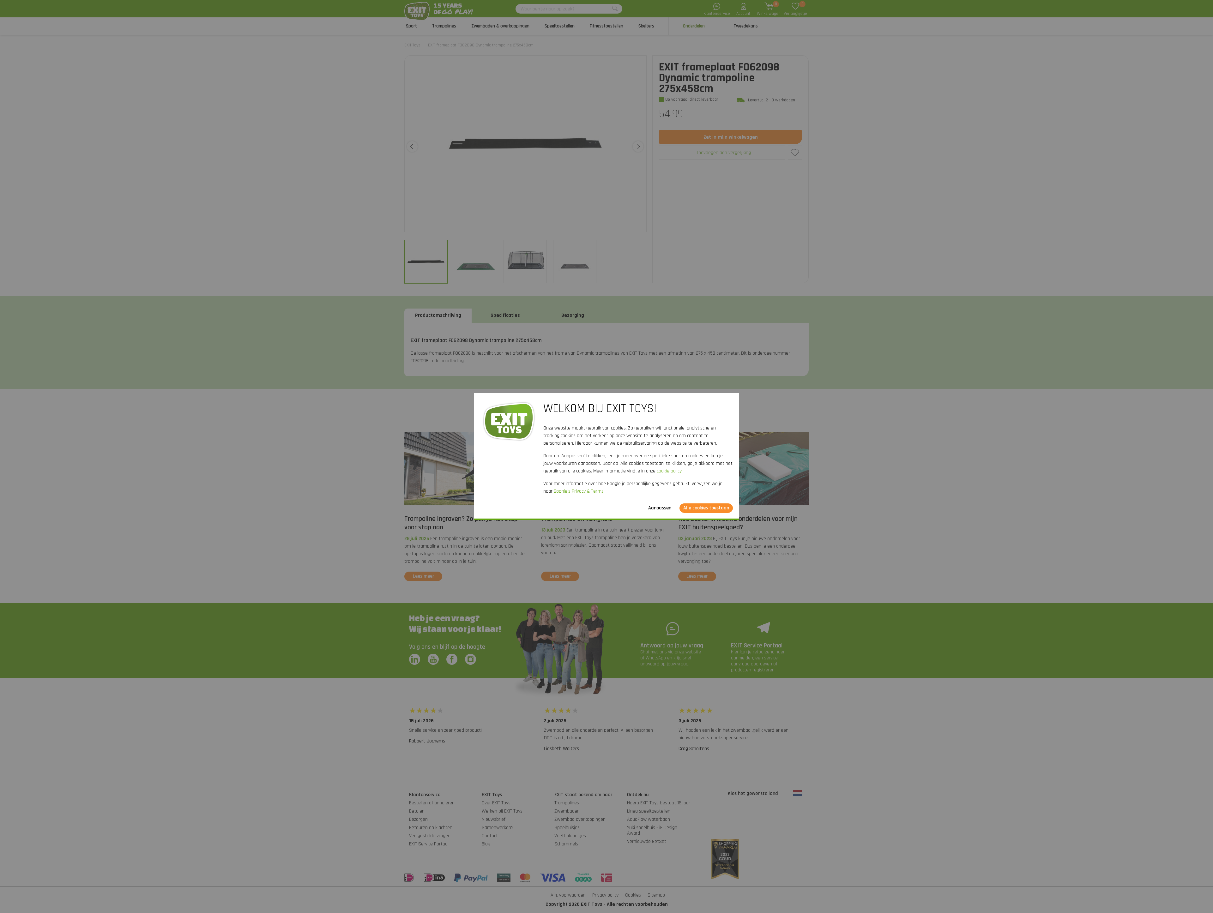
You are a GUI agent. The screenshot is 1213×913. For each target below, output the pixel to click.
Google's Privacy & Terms (579, 491)
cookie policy (669, 471)
